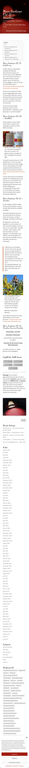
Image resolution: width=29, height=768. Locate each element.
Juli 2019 (5, 636)
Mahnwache (6, 683)
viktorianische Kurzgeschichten (10, 700)
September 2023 (7, 513)
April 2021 (5, 584)
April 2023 (5, 523)
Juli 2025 (5, 467)
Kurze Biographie (7, 657)
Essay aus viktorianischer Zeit (10, 675)
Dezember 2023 (7, 505)
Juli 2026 (5, 452)
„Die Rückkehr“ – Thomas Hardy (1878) (13, 439)
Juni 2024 (5, 495)
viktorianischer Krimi (8, 708)
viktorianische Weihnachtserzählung (11, 731)
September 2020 (7, 601)
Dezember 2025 (7, 460)
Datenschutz (15, 765)
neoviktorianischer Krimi (9, 685)
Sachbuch (6, 690)
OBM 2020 (6, 688)
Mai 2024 (5, 498)
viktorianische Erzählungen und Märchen (12, 698)
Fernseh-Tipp (6, 652)
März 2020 (6, 616)
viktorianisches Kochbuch (9, 723)
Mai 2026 (5, 455)
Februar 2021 (6, 589)
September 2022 (7, 541)
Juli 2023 (5, 515)
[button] (27, 737)
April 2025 (5, 473)
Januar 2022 (6, 561)
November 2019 (7, 626)
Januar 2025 (6, 478)
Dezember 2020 (7, 594)
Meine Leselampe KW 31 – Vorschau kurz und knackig (11, 58)
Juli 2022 (5, 546)
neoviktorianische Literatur (17, 683)
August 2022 (6, 543)
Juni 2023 (5, 518)
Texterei (5, 662)
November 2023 (7, 508)
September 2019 (7, 631)
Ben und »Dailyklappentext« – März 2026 (14, 442)
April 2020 (5, 614)
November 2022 (7, 536)
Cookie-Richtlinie (8, 765)
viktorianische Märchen (19, 703)
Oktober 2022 (6, 538)
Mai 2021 (5, 581)
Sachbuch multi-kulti (16, 690)
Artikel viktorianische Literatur (10, 670)
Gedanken (6, 680)
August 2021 (6, 573)
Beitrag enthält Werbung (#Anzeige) (16, 31)
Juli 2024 (5, 493)
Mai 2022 (5, 551)
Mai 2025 (5, 470)
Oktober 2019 (6, 629)
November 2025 (7, 462)
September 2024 (7, 488)
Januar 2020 (6, 621)
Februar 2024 (6, 503)
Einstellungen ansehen (14, 762)
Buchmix (5, 673)
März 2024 (6, 500)
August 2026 (6, 450)
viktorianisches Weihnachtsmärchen (11, 728)
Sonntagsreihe (7, 693)
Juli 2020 (5, 606)
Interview (5, 655)
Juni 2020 (5, 609)
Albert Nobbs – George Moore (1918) (13, 432)
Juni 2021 (5, 578)
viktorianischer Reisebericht (9, 713)
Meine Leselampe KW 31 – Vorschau (11, 54)
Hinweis (13, 680)
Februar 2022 (6, 558)
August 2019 (6, 634)
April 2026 (5, 457)
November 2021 (7, 566)
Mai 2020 (5, 611)
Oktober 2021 (6, 568)
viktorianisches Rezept (8, 726)
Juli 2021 (5, 576)
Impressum (21, 765)
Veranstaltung (7, 695)
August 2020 (6, 604)
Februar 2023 (6, 528)
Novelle (18, 685)
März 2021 (6, 586)
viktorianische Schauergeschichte (11, 718)
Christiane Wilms (10, 21)
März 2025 (6, 475)
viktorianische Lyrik (8, 703)
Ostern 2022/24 (15, 688)
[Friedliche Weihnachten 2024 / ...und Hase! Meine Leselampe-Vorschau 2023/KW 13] (14, 415)
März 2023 (6, 526)
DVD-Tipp (5, 649)
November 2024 (7, 483)
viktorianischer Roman (9, 715)
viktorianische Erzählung (18, 695)
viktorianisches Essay (8, 720)
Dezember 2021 (7, 563)
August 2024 (6, 490)
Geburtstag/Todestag (17, 678)
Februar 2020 (6, 619)
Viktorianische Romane (8, 710)
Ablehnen (14, 758)
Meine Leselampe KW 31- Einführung (11, 47)
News (4, 23)
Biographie (22, 670)
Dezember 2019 (7, 624)
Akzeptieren (14, 754)
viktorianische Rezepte (8, 705)
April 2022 (5, 553)
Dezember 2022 (7, 533)
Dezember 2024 (7, 480)
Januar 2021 (6, 591)
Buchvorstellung (7, 647)
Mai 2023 (5, 520)
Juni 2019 (5, 639)
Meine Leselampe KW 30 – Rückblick (11, 51)
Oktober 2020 (6, 599)
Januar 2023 (6, 531)
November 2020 (7, 596)
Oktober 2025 (6, 465)
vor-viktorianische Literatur (9, 733)
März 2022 (6, 556)
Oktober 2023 (6, 510)
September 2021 (7, 571)
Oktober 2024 (6, 485)
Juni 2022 (5, 548)
